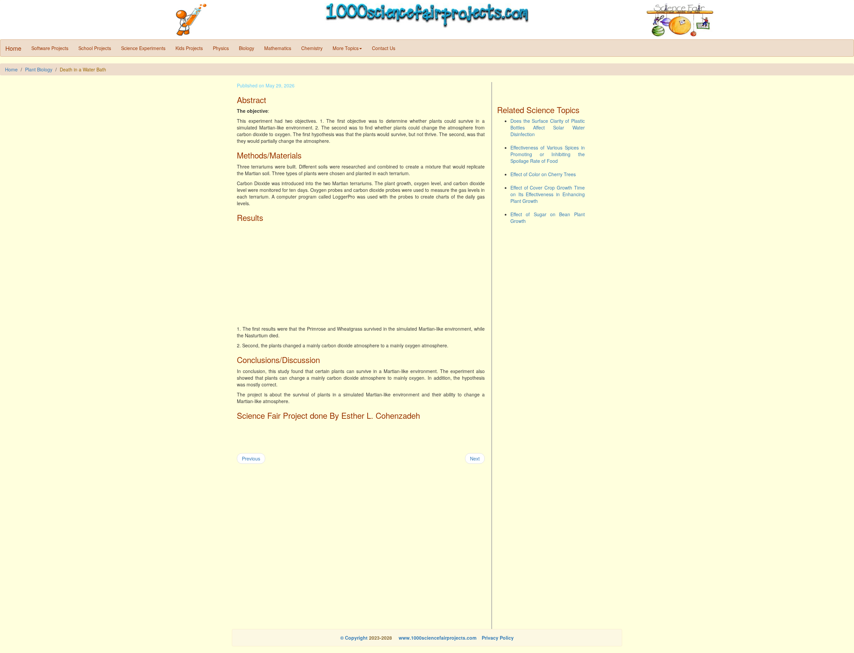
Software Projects (49, 48)
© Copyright (354, 637)
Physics (221, 48)
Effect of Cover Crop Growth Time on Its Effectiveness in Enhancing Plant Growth (547, 194)
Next (475, 458)
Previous (251, 458)
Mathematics (277, 48)
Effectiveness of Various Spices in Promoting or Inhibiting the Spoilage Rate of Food (547, 154)
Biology (246, 48)
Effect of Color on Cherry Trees (543, 174)
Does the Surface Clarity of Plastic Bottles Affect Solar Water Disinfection (547, 127)
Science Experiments (143, 48)
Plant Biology (38, 69)
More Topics (346, 48)
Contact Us (383, 48)
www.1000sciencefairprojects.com (436, 637)
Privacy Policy (498, 637)
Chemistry (312, 48)
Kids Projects (189, 48)
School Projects (94, 48)
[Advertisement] (361, 272)
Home (13, 48)
